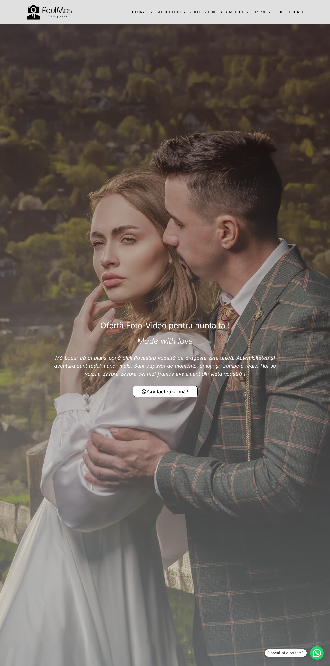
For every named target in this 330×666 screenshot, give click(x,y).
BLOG (278, 12)
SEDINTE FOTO (169, 12)
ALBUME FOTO (232, 12)
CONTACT (295, 12)
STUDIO (210, 12)
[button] (317, 653)
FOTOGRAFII (138, 12)
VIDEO (194, 12)
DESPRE (259, 12)
